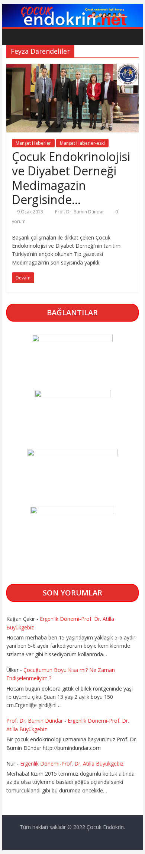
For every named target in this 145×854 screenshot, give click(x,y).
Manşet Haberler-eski (82, 143)
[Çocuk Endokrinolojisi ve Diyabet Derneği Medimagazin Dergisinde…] (72, 68)
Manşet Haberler (33, 143)
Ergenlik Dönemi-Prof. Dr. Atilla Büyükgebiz (71, 763)
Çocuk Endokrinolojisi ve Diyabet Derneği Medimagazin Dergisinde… (71, 177)
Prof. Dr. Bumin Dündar (80, 212)
